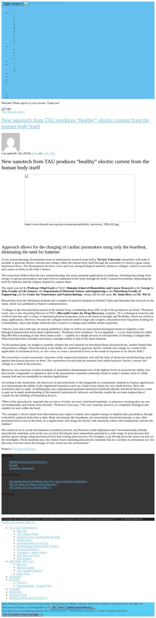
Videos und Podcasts (28, 34)
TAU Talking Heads (27, 18)
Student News (24, 24)
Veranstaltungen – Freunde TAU (34, 70)
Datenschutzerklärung (79, 607)
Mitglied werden (25, 52)
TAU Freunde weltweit (29, 55)
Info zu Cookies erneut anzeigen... (22, 614)
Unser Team (23, 58)
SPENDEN (15, 61)
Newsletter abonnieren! (21, 468)
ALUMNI (14, 73)
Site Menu (9, 88)
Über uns (21, 15)
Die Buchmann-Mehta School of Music (38, 31)
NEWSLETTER (18, 79)
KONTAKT (15, 76)
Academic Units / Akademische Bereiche (38, 21)
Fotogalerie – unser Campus (32, 37)
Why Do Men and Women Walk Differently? (33, 484)
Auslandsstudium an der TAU (33, 28)
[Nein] (93, 608)
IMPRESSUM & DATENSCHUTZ (28, 82)
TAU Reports (24, 43)
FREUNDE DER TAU (21, 46)
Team (35, 153)
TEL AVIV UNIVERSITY (23, 12)
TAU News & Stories (28, 40)
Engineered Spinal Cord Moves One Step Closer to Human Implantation (48, 481)
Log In (20, 97)
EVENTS (14, 64)
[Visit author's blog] (11, 150)
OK (54, 607)
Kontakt (13, 465)
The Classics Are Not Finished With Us (30, 487)
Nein (61, 607)
